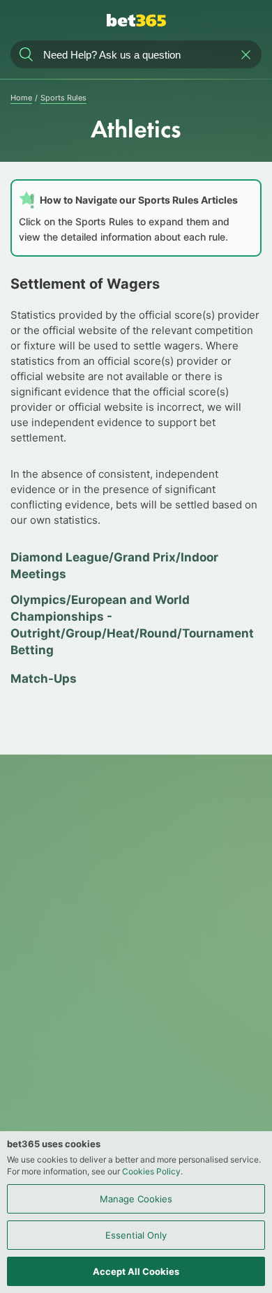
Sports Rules (63, 98)
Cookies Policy (151, 1171)
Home (21, 98)
